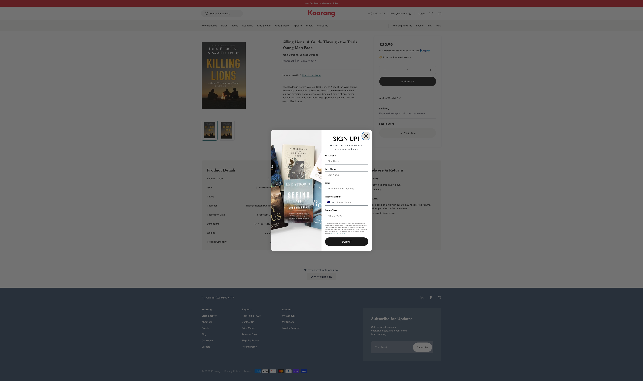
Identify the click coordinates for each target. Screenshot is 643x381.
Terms (343, 233)
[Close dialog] (366, 136)
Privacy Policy (335, 233)
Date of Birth (331, 210)
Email (327, 183)
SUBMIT (347, 241)
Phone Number (333, 196)
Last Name (330, 169)
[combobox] (330, 202)
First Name (330, 155)
